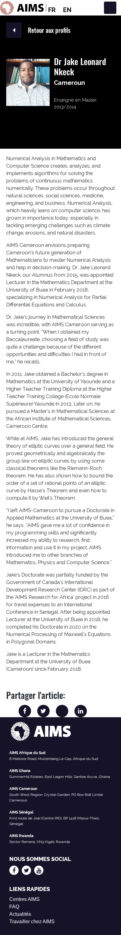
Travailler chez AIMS (32, 921)
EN (67, 10)
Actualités (20, 914)
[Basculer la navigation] (110, 8)
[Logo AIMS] (23, 7)
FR (52, 10)
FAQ (14, 906)
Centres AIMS (24, 899)
